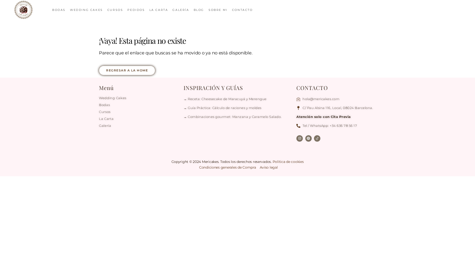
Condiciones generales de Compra (228, 167)
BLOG (199, 10)
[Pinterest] (308, 138)
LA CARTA (158, 10)
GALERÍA (180, 10)
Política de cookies (288, 161)
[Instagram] (299, 138)
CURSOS (115, 10)
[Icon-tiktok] (317, 138)
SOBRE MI (218, 10)
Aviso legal (269, 167)
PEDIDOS (136, 10)
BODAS (59, 10)
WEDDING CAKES (86, 10)
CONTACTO (242, 10)
